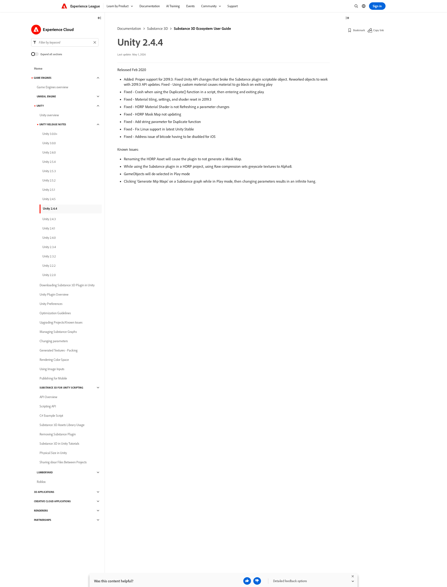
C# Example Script (51, 415)
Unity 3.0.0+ (50, 134)
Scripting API (48, 406)
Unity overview (49, 115)
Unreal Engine (46, 96)
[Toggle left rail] (99, 18)
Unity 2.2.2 (49, 265)
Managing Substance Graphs (58, 332)
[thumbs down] (257, 581)
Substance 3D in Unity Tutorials (59, 443)
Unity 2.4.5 (49, 199)
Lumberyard (45, 472)
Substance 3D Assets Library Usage (62, 425)
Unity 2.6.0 (49, 152)
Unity (40, 105)
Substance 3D (157, 28)
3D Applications (44, 492)
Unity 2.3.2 (49, 256)
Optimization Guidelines (55, 313)
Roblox (41, 482)
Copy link (378, 30)
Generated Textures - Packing (59, 350)
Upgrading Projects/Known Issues (61, 322)
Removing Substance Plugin (58, 434)
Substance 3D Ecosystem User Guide (202, 28)
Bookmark (359, 30)
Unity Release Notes (52, 124)
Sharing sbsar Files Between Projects (63, 462)
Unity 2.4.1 (48, 228)
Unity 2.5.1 (48, 190)
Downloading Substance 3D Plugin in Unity (67, 285)
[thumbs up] (247, 581)
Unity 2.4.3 (49, 219)
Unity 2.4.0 (49, 237)
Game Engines (42, 77)
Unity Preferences (51, 304)
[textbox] (64, 42)
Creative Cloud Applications (52, 501)
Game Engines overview (52, 87)
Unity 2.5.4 (49, 162)
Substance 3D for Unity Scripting (61, 387)
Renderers (41, 510)
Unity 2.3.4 (49, 247)
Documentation (129, 28)
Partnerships (42, 520)
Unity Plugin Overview (54, 294)
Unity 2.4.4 (50, 208)
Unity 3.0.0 (49, 143)
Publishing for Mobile (53, 378)
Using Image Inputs (52, 369)
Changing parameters (54, 341)
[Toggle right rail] (347, 18)
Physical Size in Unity (53, 453)
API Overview (48, 397)
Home (38, 68)
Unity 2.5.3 (49, 171)
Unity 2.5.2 (49, 180)
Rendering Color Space (54, 360)
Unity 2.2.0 (49, 275)
